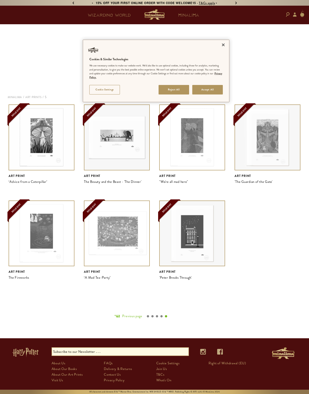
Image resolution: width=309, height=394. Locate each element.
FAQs (108, 363)
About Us (58, 363)
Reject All (174, 89)
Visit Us (57, 380)
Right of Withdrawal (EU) (227, 363)
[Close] (223, 45)
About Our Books (64, 368)
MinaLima (15, 97)
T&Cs (160, 374)
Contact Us (112, 374)
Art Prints (33, 97)
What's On (163, 380)
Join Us (161, 368)
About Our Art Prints (67, 374)
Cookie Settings (104, 89)
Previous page (132, 316)
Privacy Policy (114, 380)
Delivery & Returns (118, 368)
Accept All (207, 89)
